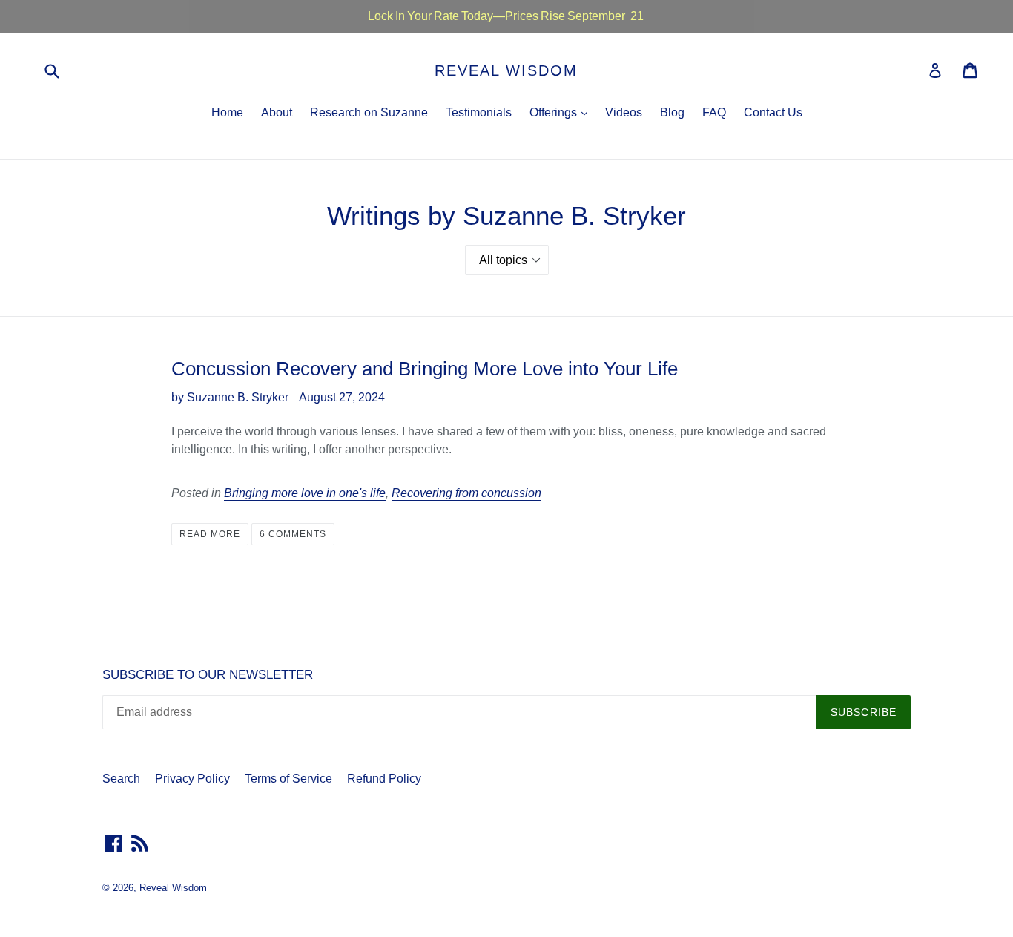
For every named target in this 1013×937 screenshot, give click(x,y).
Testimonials (479, 112)
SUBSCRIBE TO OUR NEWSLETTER (207, 675)
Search (121, 778)
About (276, 112)
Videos (623, 112)
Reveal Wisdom (506, 70)
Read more (209, 534)
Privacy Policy (192, 778)
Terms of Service (288, 778)
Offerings (562, 112)
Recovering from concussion (466, 493)
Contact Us (773, 112)
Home (227, 112)
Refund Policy (384, 778)
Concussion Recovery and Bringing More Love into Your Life (424, 369)
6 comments (293, 534)
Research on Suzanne (369, 112)
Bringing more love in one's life (305, 493)
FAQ (714, 112)
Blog (672, 112)
